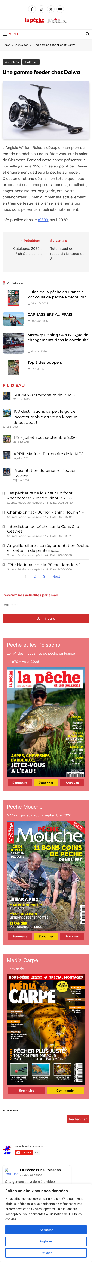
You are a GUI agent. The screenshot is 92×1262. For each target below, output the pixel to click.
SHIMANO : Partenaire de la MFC (45, 395)
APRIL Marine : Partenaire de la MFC (48, 454)
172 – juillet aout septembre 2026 (45, 437)
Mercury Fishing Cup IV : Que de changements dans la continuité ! (58, 340)
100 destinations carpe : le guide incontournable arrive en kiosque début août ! (45, 417)
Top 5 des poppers (45, 362)
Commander (65, 1090)
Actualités (12, 62)
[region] (46, 1223)
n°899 (43, 219)
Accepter (46, 1230)
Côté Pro (31, 62)
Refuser (46, 1253)
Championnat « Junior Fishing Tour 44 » (45, 512)
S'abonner (46, 782)
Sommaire (19, 782)
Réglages (46, 1241)
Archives (72, 782)
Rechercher (10, 1110)
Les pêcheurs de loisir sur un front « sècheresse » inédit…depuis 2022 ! (41, 495)
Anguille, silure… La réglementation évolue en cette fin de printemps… (48, 548)
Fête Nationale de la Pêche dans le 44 (44, 564)
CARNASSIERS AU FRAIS (50, 314)
